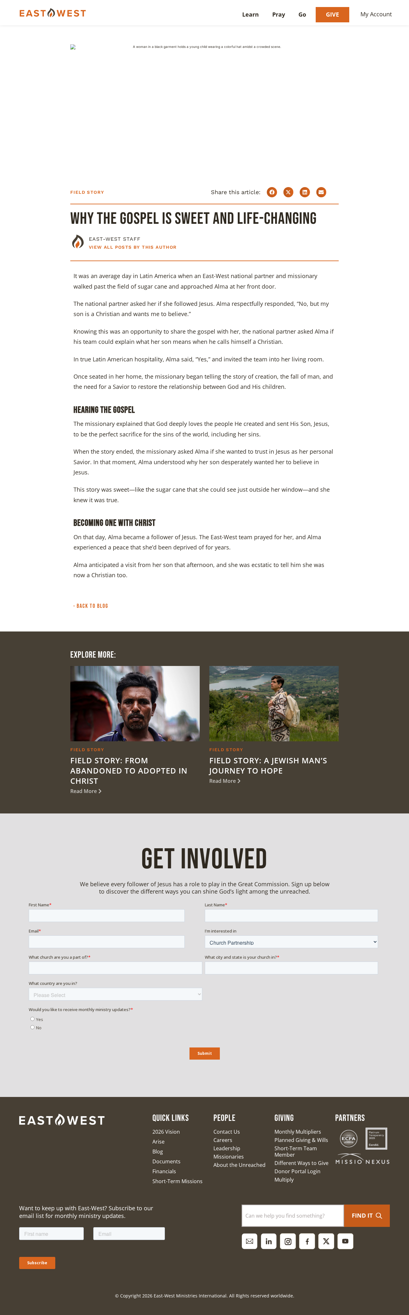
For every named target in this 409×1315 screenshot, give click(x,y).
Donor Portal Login (297, 1171)
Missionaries (228, 1156)
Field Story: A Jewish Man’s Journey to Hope (268, 765)
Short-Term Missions (177, 1181)
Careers (222, 1140)
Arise (158, 1141)
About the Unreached (239, 1164)
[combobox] (293, 1216)
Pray (278, 14)
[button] (272, 192)
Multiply (284, 1179)
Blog (157, 1151)
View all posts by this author (133, 247)
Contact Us (226, 1131)
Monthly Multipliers (297, 1131)
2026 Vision (166, 1131)
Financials (164, 1171)
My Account (376, 14)
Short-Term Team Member (295, 1151)
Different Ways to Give (301, 1163)
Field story (87, 192)
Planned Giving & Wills (301, 1140)
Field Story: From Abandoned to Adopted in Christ (129, 770)
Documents (166, 1161)
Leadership (226, 1148)
